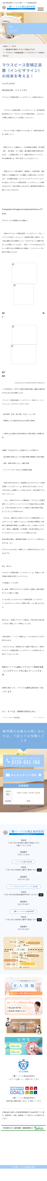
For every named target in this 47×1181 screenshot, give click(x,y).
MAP (39, 870)
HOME (5, 46)
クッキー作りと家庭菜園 (11, 717)
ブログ (13, 46)
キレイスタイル (38, 717)
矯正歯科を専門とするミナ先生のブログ (20, 49)
